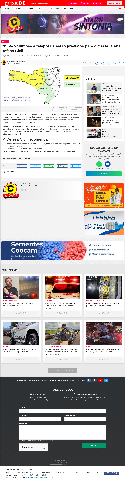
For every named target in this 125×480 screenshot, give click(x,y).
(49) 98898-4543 (40, 397)
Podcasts (55, 8)
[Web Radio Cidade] (15, 3)
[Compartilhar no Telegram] (115, 63)
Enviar (93, 445)
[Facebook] (26, 190)
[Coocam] (62, 250)
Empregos (68, 8)
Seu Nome (23, 407)
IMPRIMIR (74, 109)
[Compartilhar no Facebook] (97, 63)
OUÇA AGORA (114, 3)
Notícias (42, 8)
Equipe (30, 8)
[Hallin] (104, 195)
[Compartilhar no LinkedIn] (121, 63)
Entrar (104, 173)
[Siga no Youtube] (100, 380)
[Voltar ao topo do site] (122, 288)
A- (55, 109)
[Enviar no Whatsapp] (109, 63)
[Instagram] (22, 190)
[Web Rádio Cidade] (62, 24)
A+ (62, 109)
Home (7, 8)
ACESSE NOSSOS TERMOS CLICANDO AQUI (41, 477)
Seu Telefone (69, 415)
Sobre (18, 8)
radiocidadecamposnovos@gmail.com (40, 400)
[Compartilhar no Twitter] (103, 63)
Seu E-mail (23, 415)
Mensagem (23, 423)
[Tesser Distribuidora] (104, 223)
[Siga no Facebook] (89, 380)
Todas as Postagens (62, 370)
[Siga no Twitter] (106, 380)
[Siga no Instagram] (94, 380)
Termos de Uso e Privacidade (63, 462)
